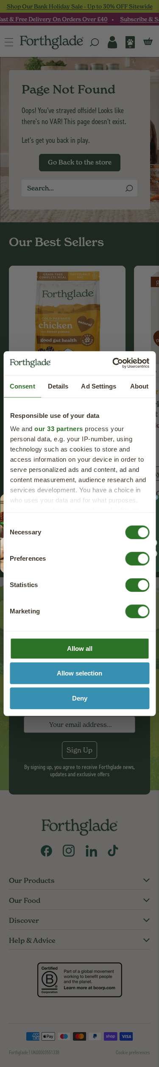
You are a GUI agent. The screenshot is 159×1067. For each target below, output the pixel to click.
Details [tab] (58, 386)
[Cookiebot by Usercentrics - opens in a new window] (113, 363)
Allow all (79, 648)
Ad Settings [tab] (98, 386)
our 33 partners (58, 428)
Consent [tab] (22, 386)
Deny (79, 698)
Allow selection (79, 673)
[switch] (129, 556)
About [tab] (139, 386)
